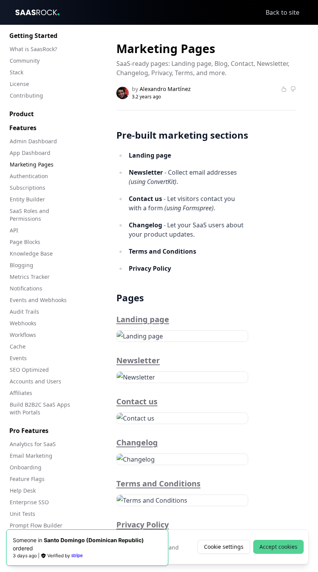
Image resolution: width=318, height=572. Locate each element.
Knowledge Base (31, 253)
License (19, 84)
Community (25, 60)
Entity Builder (27, 199)
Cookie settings (224, 546)
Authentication (29, 176)
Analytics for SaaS (33, 444)
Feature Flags (27, 479)
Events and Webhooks (38, 300)
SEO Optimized (29, 369)
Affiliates (21, 393)
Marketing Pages (32, 164)
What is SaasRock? (33, 49)
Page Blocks (25, 242)
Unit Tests (22, 513)
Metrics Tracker (30, 276)
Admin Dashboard (33, 141)
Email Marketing (31, 455)
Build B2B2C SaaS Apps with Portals (40, 408)
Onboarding (25, 467)
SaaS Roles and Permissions (29, 214)
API (14, 230)
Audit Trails (24, 311)
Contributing (26, 95)
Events (18, 358)
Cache (18, 346)
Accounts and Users (35, 381)
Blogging (21, 265)
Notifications (26, 288)
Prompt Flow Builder (36, 525)
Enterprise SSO (29, 502)
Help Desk (23, 490)
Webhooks (23, 323)
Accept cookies (278, 546)
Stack (16, 72)
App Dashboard (30, 152)
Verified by (58, 555)
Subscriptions (27, 187)
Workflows (23, 334)
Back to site (282, 12)
